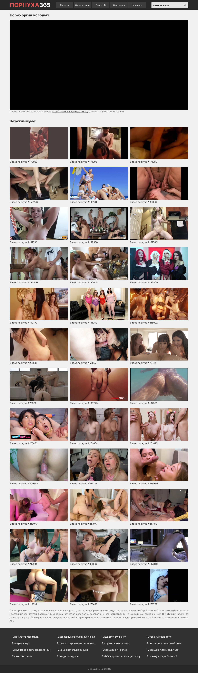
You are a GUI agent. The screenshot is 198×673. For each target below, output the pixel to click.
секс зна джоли (23, 656)
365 (30, 5)
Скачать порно (82, 5)
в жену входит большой (163, 656)
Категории (137, 5)
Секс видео (119, 5)
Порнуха (64, 5)
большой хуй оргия (115, 649)
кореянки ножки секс (116, 643)
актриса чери (22, 643)
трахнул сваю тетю (160, 636)
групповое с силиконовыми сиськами (33, 649)
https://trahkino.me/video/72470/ (70, 111)
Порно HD (101, 5)
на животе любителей (26, 636)
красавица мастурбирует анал (77, 636)
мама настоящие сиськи (73, 649)
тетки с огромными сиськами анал (78, 643)
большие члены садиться (163, 649)
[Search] (185, 5)
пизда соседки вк (69, 656)
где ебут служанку (115, 636)
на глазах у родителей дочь (165, 643)
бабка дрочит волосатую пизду (122, 656)
